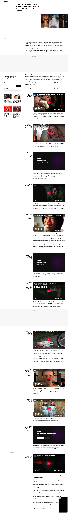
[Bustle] (5, 1)
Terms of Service (19, 87)
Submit (18, 85)
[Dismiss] (66, 497)
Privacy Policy (6, 88)
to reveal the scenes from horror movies (35, 50)
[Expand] (59, 497)
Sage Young (5, 37)
